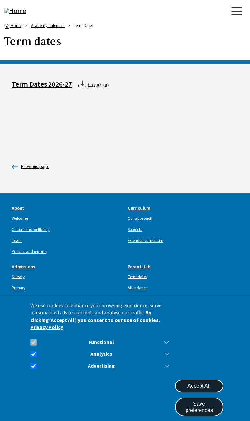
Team (17, 241)
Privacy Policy (46, 327)
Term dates (137, 277)
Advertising (101, 366)
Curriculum (139, 208)
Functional (101, 342)
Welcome (20, 218)
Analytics (101, 354)
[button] (165, 342)
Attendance (137, 288)
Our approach (140, 218)
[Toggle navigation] (236, 11)
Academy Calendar (48, 26)
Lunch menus (30, 167)
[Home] (30, 11)
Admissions (23, 266)
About (18, 208)
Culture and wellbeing (31, 230)
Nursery (18, 277)
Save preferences (199, 407)
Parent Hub (139, 266)
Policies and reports (29, 252)
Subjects (135, 230)
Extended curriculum (145, 241)
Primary (18, 288)
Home (15, 26)
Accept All (199, 386)
